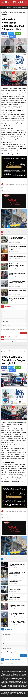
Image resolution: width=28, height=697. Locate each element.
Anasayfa (5, 11)
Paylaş (5, 33)
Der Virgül (6, 184)
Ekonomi (10, 11)
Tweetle (12, 33)
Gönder (18, 33)
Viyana (9, 350)
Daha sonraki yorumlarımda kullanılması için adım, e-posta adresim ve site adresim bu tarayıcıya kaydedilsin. (14, 330)
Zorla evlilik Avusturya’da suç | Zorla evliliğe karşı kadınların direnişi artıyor (17, 7)
